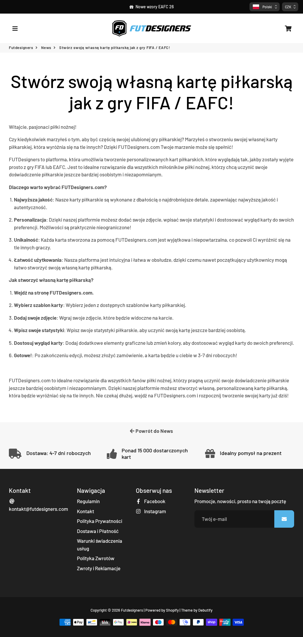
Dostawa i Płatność (98, 531)
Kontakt (85, 511)
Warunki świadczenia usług (99, 544)
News (46, 47)
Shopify (172, 610)
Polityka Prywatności (99, 521)
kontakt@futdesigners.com (38, 509)
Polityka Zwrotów (96, 558)
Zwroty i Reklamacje (98, 568)
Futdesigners (21, 47)
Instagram (154, 511)
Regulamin (88, 501)
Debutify (205, 610)
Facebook (154, 501)
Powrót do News (154, 431)
